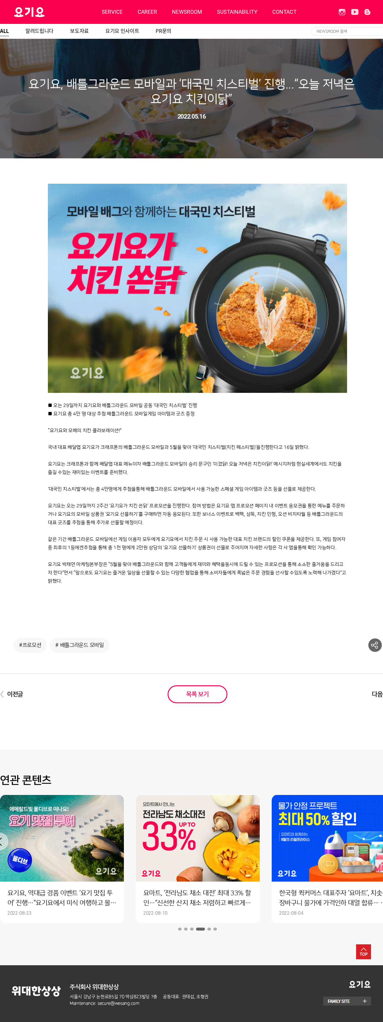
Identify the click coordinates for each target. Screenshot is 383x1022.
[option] (198, 859)
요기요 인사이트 (122, 30)
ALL (4, 30)
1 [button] (180, 929)
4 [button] (200, 929)
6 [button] (215, 929)
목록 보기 (197, 694)
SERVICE (112, 12)
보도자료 (79, 30)
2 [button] (186, 929)
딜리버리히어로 (44, 12)
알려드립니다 (39, 30)
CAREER (147, 12)
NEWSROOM (187, 12)
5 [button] (209, 929)
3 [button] (192, 929)
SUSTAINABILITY (237, 12)
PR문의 (163, 30)
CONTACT (284, 12)
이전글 (15, 694)
